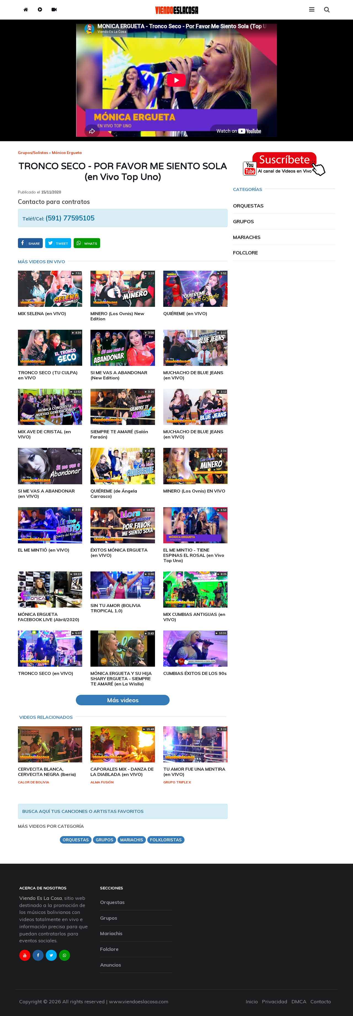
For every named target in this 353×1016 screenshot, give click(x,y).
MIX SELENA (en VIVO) (42, 313)
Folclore (245, 252)
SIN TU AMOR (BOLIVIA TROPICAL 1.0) (115, 608)
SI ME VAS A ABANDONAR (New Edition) (118, 375)
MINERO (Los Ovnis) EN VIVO (194, 491)
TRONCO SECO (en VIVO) (45, 673)
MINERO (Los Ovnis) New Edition (117, 316)
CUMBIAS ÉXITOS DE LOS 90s (195, 673)
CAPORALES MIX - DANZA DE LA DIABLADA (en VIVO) (122, 771)
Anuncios (110, 965)
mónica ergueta (67, 152)
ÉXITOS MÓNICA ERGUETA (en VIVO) (119, 552)
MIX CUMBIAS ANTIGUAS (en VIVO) (194, 616)
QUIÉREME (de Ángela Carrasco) (113, 493)
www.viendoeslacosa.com (139, 1001)
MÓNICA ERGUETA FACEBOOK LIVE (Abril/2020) (48, 616)
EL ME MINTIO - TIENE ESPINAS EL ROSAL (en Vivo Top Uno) (193, 555)
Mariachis (247, 237)
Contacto (321, 1001)
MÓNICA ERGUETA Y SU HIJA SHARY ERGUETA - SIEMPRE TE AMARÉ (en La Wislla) (121, 679)
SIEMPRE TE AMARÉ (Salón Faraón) (119, 434)
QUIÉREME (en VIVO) (185, 313)
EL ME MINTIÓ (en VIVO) (43, 550)
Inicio (252, 1001)
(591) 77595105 (70, 218)
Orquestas (248, 206)
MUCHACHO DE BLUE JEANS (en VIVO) (193, 375)
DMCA (299, 1001)
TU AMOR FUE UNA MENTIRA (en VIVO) (194, 771)
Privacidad (274, 1001)
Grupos (243, 221)
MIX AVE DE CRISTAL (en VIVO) (44, 434)
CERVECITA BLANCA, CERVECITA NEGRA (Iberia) (47, 771)
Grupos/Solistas (33, 152)
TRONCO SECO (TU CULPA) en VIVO (48, 375)
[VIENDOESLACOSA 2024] (176, 9)
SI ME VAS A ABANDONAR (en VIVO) (46, 493)
